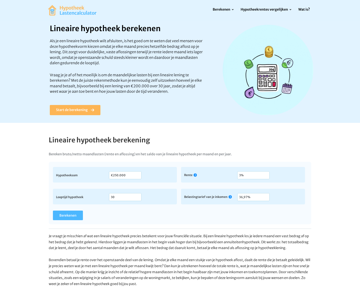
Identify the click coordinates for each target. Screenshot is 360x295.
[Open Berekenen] (232, 9)
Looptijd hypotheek (69, 197)
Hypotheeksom (67, 175)
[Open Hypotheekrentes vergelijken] (290, 9)
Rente (188, 175)
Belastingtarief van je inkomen (206, 197)
